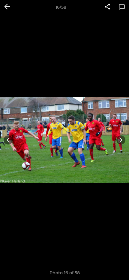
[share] (107, 7)
